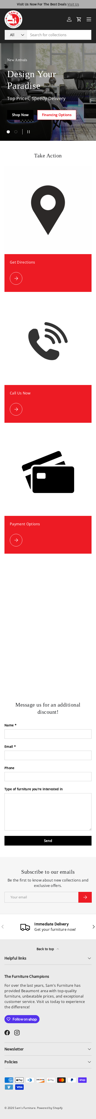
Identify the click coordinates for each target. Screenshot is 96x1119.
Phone (9, 768)
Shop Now (20, 114)
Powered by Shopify (50, 1108)
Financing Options (56, 114)
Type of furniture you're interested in (33, 789)
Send (48, 840)
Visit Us (73, 4)
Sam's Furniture (25, 1108)
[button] (79, 19)
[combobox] (48, 35)
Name (9, 725)
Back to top (46, 949)
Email (8, 746)
